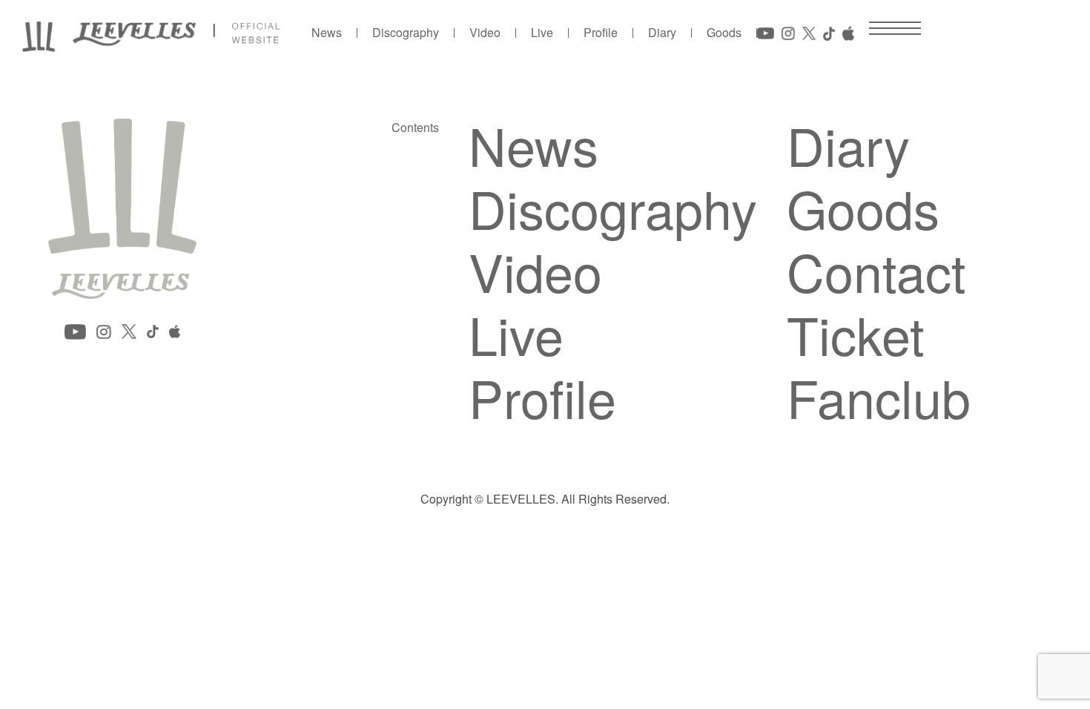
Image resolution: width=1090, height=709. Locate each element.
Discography (405, 33)
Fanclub (879, 397)
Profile (601, 33)
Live (542, 33)
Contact (876, 271)
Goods (724, 33)
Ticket (855, 334)
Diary (662, 33)
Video (485, 33)
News (326, 33)
